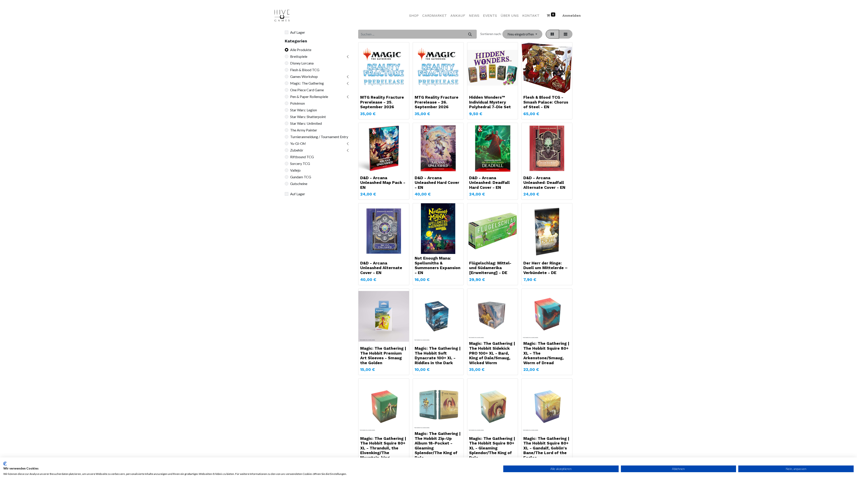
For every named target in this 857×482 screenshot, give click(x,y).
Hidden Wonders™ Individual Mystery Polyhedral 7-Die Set (490, 102)
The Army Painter (303, 130)
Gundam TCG (300, 177)
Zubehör (296, 150)
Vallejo (295, 170)
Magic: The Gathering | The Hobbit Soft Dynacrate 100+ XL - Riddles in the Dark (438, 355)
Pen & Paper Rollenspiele (309, 96)
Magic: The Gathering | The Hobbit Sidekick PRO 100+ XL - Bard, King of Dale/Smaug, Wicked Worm (492, 353)
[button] (522, 34)
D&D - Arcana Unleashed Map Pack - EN (382, 182)
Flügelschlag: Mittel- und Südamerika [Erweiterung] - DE (490, 268)
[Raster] (552, 34)
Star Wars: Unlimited (306, 123)
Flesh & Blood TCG (304, 70)
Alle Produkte (300, 50)
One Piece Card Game (307, 90)
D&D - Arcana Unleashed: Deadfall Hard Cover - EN (489, 182)
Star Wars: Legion (303, 110)
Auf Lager (297, 32)
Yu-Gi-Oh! (298, 143)
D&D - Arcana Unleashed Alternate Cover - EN (381, 268)
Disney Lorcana (302, 63)
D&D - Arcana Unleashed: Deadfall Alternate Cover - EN (544, 182)
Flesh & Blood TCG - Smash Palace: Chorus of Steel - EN (545, 102)
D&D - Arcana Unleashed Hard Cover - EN (437, 182)
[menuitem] (413, 15)
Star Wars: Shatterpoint (308, 116)
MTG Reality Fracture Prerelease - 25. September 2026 (382, 102)
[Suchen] (470, 34)
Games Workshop (304, 76)
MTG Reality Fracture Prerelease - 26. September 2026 (436, 102)
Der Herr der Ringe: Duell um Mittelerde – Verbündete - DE (545, 268)
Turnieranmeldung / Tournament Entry (319, 137)
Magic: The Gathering (307, 83)
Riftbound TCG (302, 157)
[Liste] (565, 34)
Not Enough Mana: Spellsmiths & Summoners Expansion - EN (437, 265)
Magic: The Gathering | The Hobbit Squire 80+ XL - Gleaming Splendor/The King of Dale (492, 448)
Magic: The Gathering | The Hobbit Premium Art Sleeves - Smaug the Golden (383, 355)
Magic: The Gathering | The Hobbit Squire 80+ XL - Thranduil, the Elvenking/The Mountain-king (383, 448)
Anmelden (571, 15)
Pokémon (297, 103)
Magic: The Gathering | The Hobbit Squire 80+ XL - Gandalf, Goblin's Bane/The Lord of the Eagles (546, 448)
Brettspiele (298, 56)
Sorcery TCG (300, 163)
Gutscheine (298, 183)
